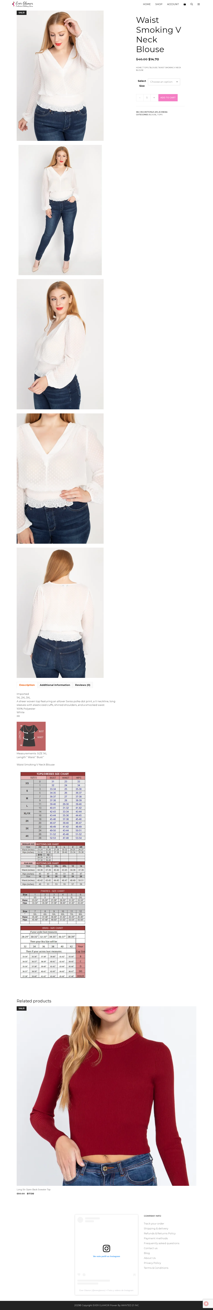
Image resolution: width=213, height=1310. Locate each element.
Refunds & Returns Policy (160, 1233)
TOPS (145, 67)
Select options (26, 1199)
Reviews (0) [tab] (82, 685)
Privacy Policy (152, 1263)
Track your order (154, 1223)
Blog (147, 1253)
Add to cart (168, 97)
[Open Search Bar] (191, 4)
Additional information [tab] (55, 685)
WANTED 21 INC (130, 1305)
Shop (158, 4)
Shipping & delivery (156, 1228)
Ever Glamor (85, 1290)
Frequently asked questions (161, 1243)
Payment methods (156, 1238)
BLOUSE (153, 67)
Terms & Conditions (156, 1267)
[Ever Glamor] (22, 4)
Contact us (151, 1248)
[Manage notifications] (206, 1303)
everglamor (99, 1290)
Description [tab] (27, 685)
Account (173, 4)
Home (147, 4)
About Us (150, 1258)
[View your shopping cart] (184, 4)
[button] (198, 4)
